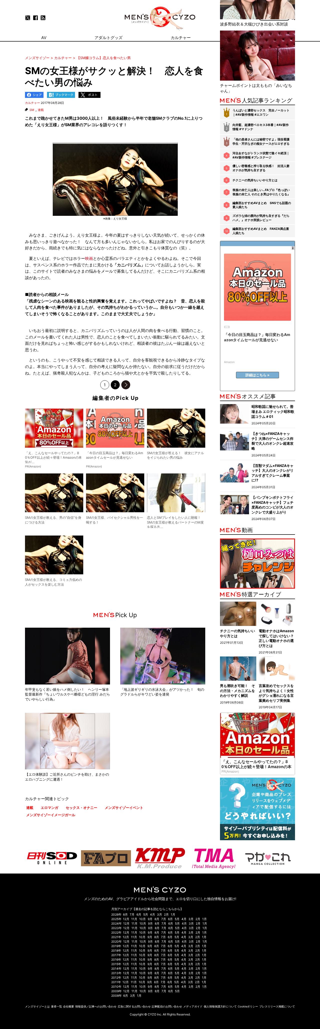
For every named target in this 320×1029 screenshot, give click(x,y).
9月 (150, 919)
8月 (125, 914)
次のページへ (125, 384)
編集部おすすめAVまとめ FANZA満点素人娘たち (260, 231)
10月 (142, 919)
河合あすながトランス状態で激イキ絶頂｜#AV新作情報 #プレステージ (261, 155)
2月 (166, 914)
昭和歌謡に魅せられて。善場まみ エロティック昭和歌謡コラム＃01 (273, 411)
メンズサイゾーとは (37, 1006)
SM (32, 109)
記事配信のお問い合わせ (167, 1006)
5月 (145, 914)
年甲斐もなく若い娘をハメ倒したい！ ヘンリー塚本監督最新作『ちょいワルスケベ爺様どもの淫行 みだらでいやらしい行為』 (67, 694)
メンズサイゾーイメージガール (50, 815)
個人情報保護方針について (220, 1006)
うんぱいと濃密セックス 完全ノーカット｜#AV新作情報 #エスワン (261, 112)
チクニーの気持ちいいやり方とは (255, 180)
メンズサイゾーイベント (124, 807)
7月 (132, 914)
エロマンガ (49, 807)
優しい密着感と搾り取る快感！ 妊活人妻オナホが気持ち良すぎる (261, 168)
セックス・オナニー (81, 807)
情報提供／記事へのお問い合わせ (95, 1006)
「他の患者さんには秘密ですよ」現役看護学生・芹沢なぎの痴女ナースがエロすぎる (261, 141)
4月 (152, 914)
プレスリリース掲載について (277, 1006)
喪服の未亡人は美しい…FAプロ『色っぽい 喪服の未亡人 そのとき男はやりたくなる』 (261, 192)
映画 (89, 258)
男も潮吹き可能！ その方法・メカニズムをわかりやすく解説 (237, 690)
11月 (134, 919)
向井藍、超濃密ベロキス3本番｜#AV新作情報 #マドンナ (260, 127)
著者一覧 (56, 1006)
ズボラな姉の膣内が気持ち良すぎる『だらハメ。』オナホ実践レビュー (261, 218)
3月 (159, 914)
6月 (138, 914)
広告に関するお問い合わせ (134, 1006)
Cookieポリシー (248, 1006)
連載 (41, 109)
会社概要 (68, 1006)
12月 (126, 919)
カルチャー (32, 103)
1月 (173, 914)
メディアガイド (192, 1006)
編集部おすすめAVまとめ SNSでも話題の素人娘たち (261, 205)
